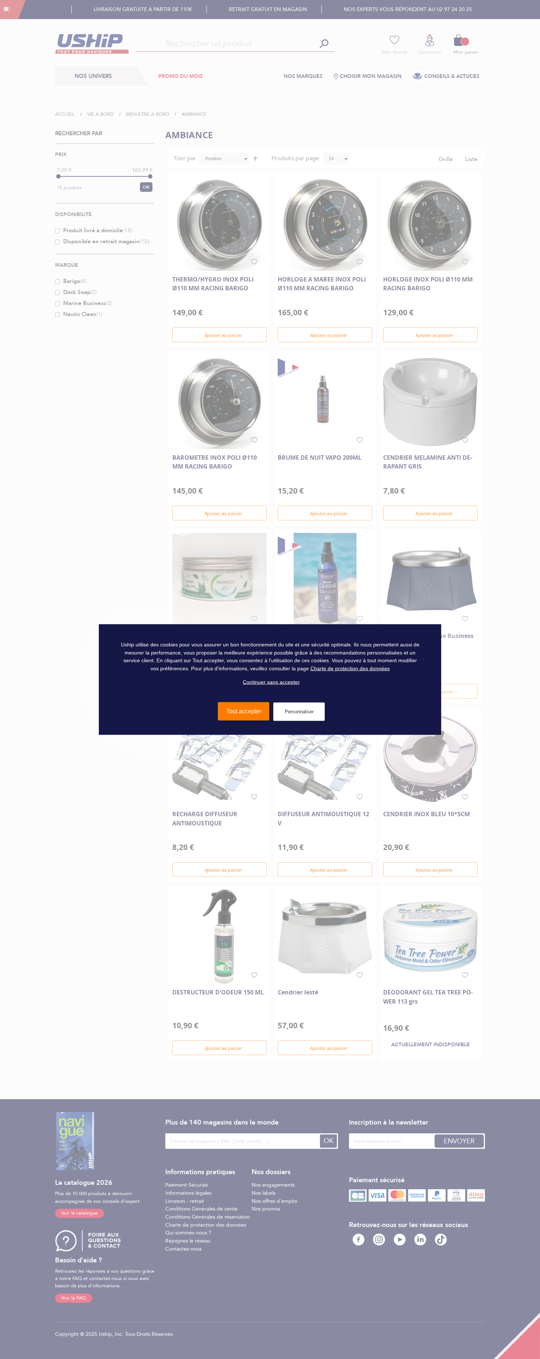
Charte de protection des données (350, 668)
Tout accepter (243, 711)
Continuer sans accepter (271, 682)
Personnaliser (299, 711)
